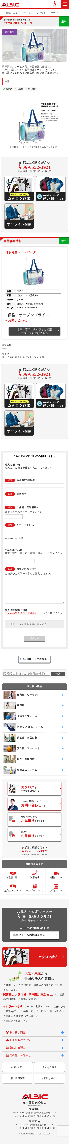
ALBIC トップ (26, 13)
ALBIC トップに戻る (35, 659)
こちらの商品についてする (33, 803)
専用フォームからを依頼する (33, 819)
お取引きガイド (49, 1078)
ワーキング (41, 13)
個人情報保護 (18, 1078)
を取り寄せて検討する (30, 788)
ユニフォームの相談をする (29, 935)
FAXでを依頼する (33, 834)
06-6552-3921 (36, 167)
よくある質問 (49, 1067)
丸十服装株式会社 (10, 13)
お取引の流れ (18, 1067)
